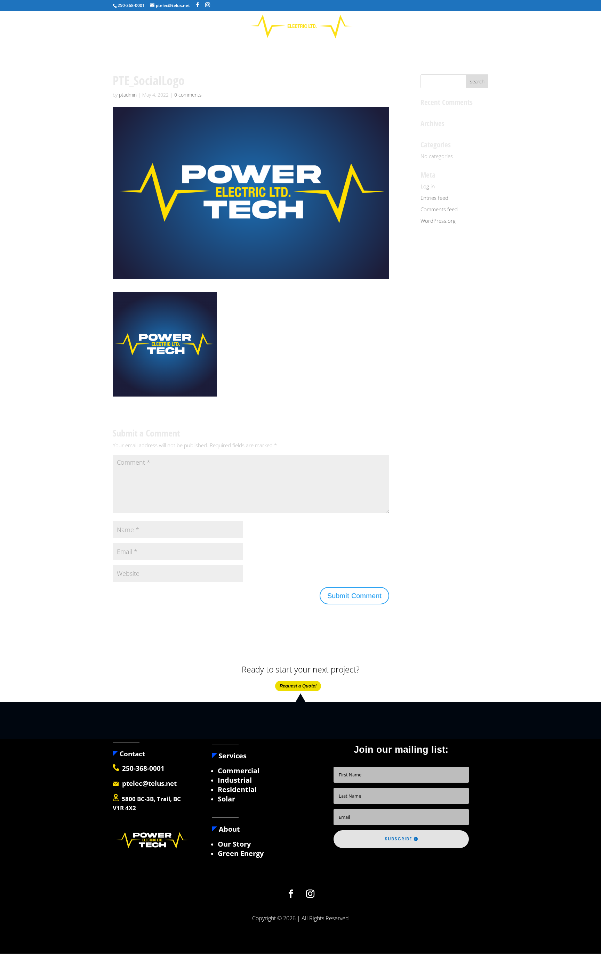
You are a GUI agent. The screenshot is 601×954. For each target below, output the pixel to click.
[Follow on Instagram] (310, 894)
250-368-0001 (143, 768)
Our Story (234, 844)
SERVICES (286, 47)
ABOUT (257, 47)
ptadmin (128, 94)
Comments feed (439, 209)
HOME (232, 47)
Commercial (238, 770)
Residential (237, 789)
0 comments (188, 94)
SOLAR (320, 47)
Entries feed (434, 197)
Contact (131, 753)
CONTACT (348, 47)
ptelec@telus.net (148, 783)
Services (232, 755)
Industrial (235, 780)
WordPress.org (438, 220)
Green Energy (241, 853)
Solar (226, 799)
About (228, 829)
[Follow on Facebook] (290, 894)
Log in (427, 186)
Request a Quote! (298, 685)
